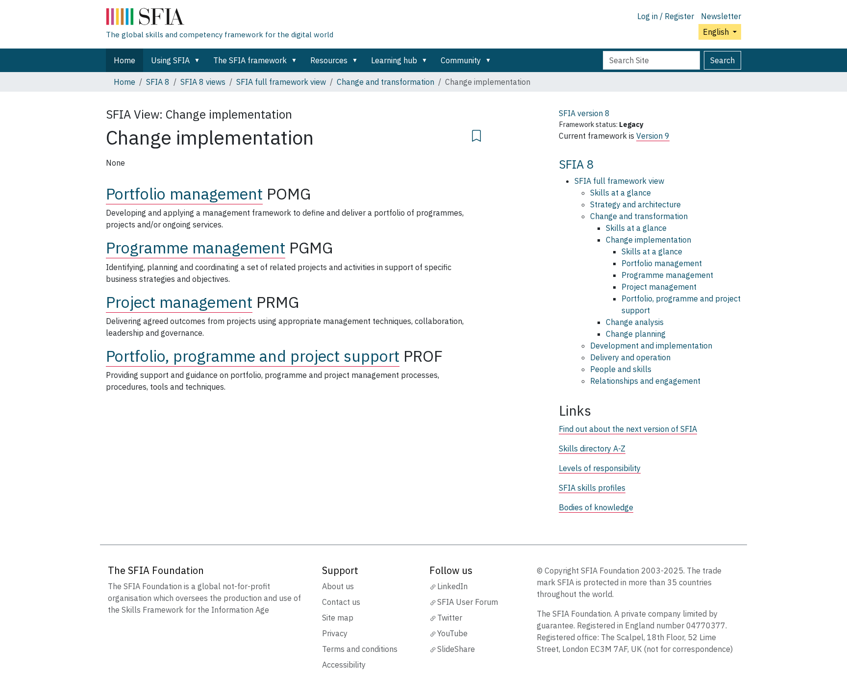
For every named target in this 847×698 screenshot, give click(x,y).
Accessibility (344, 665)
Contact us (341, 602)
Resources (329, 60)
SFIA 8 (158, 82)
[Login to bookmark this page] (476, 134)
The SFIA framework (250, 60)
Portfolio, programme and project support (252, 356)
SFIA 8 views (202, 82)
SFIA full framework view (281, 82)
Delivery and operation (630, 357)
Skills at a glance (620, 193)
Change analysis (635, 322)
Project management (179, 302)
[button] (199, 60)
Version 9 (653, 136)
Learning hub (394, 60)
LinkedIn (452, 586)
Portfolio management (184, 193)
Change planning (636, 334)
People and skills (620, 369)
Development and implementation (651, 345)
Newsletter (721, 16)
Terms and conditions (360, 649)
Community (461, 60)
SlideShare (456, 649)
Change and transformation (385, 82)
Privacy (335, 633)
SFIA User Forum (467, 602)
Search (722, 60)
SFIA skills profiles (592, 488)
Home (124, 60)
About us (338, 586)
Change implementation (648, 240)
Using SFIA (170, 60)
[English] (219, 18)
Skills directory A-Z (592, 448)
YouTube (452, 633)
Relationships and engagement (645, 381)
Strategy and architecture (635, 204)
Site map (337, 618)
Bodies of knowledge (596, 507)
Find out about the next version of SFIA (628, 429)
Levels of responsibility (600, 468)
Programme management (195, 247)
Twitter (449, 618)
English (717, 32)
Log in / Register (665, 16)
